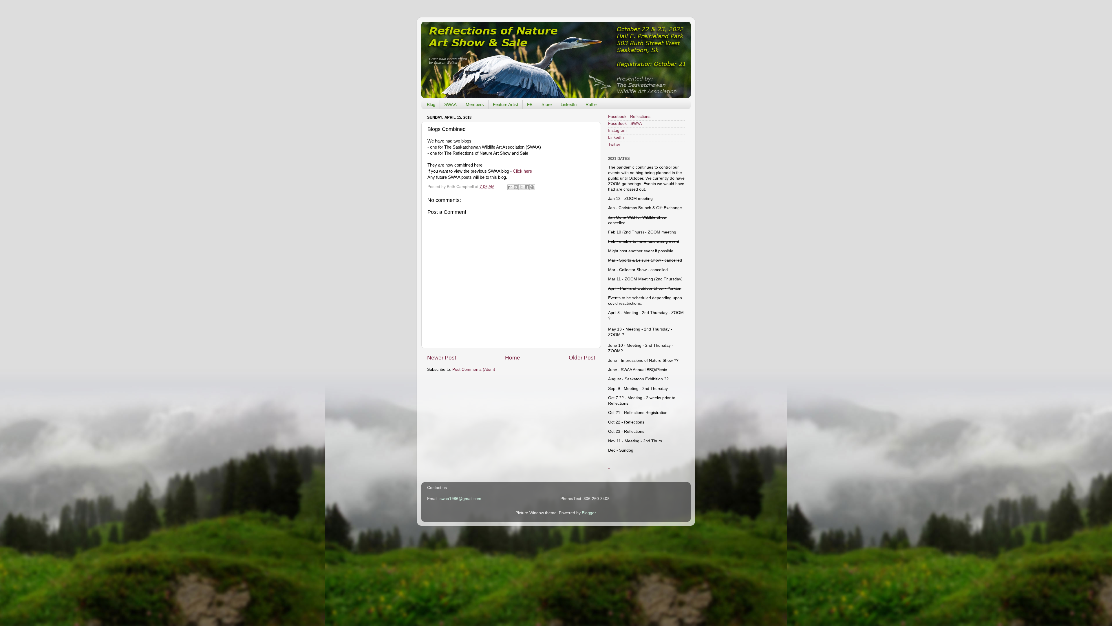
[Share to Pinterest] (532, 187)
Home (512, 358)
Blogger (589, 513)
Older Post (582, 358)
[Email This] (510, 187)
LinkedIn (569, 104)
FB (530, 104)
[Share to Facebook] (527, 187)
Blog (431, 104)
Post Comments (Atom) (473, 369)
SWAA (450, 104)
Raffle (591, 104)
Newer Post (441, 358)
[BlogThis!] (516, 187)
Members (475, 104)
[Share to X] (521, 187)
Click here (522, 171)
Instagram (617, 130)
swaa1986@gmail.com (460, 499)
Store (547, 104)
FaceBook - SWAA (625, 123)
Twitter (614, 144)
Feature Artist (505, 104)
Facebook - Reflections (629, 116)
